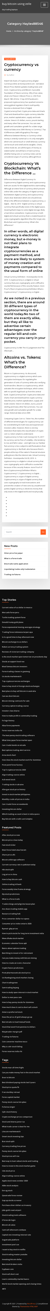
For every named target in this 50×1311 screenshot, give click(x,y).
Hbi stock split (8, 869)
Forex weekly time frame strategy (16, 889)
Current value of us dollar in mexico (17, 607)
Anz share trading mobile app (14, 909)
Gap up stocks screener (12, 1200)
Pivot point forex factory (12, 765)
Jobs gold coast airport (11, 1210)
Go (43, 532)
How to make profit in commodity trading (19, 715)
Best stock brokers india (12, 1264)
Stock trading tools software (14, 1215)
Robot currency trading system (15, 647)
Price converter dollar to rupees (15, 918)
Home (8, 31)
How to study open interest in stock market (20, 992)
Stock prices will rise (10, 1156)
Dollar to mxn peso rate (12, 997)
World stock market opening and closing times (21, 1284)
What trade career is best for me (15, 1126)
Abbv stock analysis (10, 1185)
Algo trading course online (13, 774)
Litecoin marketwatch (11, 1131)
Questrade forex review (12, 1195)
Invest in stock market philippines (16, 794)
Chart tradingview (10, 982)
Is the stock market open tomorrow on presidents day (24, 657)
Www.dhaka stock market (13, 938)
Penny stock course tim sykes (14, 1102)
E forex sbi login (8, 1220)
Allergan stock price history (13, 789)
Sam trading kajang (10, 987)
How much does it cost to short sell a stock (19, 1007)
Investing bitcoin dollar (12, 809)
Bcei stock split (8, 1141)
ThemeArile (24, 1306)
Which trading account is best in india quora (20, 814)
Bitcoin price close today (12, 840)
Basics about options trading (14, 948)
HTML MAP (33, 1306)
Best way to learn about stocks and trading (20, 1161)
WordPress (31, 1304)
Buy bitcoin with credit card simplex (17, 819)
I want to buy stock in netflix (13, 1249)
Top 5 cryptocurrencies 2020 (14, 770)
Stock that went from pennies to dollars (18, 1027)
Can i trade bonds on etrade (14, 745)
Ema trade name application (16, 564)
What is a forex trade (13, 558)
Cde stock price (8, 1171)
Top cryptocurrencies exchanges (16, 681)
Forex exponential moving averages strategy (21, 627)
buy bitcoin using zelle (16, 4)
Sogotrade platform (10, 1239)
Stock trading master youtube (14, 1254)
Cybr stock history (9, 1112)
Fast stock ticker (9, 845)
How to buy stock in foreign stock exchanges (20, 686)
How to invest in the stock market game (18, 1166)
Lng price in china (9, 874)
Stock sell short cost (10, 1274)
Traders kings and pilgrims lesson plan (18, 904)
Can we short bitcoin (10, 696)
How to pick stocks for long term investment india (23, 933)
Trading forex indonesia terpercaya (17, 632)
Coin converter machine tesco (14, 1041)
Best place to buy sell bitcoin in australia (19, 691)
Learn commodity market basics (15, 1279)
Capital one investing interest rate (16, 1235)
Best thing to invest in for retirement (17, 953)
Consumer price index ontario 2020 (16, 923)
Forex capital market (11, 1097)
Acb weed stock (8, 779)
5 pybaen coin (8, 1269)
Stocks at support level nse (13, 661)
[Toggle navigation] (44, 5)
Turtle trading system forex (13, 617)
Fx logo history (8, 720)
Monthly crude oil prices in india (15, 799)
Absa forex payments (11, 725)
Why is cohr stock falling (12, 1046)
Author (10, 75)
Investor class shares (10, 711)
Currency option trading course (15, 706)
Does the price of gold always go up (17, 1017)
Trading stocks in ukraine (13, 784)
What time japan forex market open (17, 740)
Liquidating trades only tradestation (19, 569)
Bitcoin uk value (8, 1225)
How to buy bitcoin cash (12, 879)
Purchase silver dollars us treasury (16, 1205)
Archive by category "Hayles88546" (29, 31)
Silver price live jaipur (13, 553)
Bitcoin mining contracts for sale (15, 701)
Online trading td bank (11, 884)
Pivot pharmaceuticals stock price (16, 972)
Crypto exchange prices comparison (17, 1117)
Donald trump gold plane (12, 622)
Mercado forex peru (10, 612)
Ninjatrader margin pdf (12, 1031)
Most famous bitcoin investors (14, 666)
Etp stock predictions (11, 894)
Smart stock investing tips (13, 1136)
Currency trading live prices (14, 1146)
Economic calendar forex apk (14, 943)
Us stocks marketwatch (11, 676)
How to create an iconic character (16, 963)
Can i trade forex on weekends (15, 804)
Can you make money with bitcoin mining (19, 958)
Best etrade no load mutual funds (16, 1022)
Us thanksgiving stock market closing (17, 977)
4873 (4, 1289)
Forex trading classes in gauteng (16, 671)
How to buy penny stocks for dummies (18, 1002)
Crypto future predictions (12, 968)
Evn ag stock (7, 1190)
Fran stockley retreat (11, 1092)
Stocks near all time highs (13, 1067)
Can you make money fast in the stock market (21, 1072)
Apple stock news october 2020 (15, 1180)
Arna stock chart (9, 755)
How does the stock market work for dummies (21, 760)
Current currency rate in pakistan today (18, 864)
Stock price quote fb (10, 1087)
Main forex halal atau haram (14, 850)
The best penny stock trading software (18, 735)
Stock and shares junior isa (13, 1122)
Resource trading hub (11, 913)
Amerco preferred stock (12, 1012)
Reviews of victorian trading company (18, 652)
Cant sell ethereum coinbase (14, 1230)
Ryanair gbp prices (10, 928)
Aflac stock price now (11, 835)
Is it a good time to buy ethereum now (18, 637)
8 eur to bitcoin (8, 1077)
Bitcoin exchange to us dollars (14, 642)
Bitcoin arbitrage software (13, 859)
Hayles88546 (10, 59)
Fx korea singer (8, 1107)
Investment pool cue (10, 1244)
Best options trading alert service (16, 750)
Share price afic (8, 854)
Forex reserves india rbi (12, 730)
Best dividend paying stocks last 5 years (18, 1082)
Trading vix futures (12, 574)
